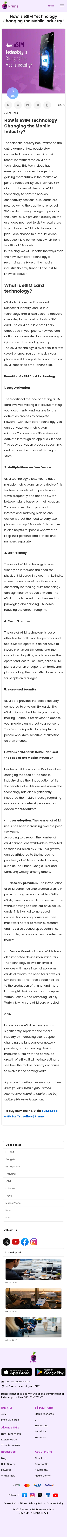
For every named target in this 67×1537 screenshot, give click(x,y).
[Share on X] (18, 105)
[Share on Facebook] (8, 105)
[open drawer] (62, 6)
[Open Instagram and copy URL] (37, 105)
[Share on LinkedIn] (28, 105)
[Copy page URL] (47, 105)
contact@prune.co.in (18, 1381)
